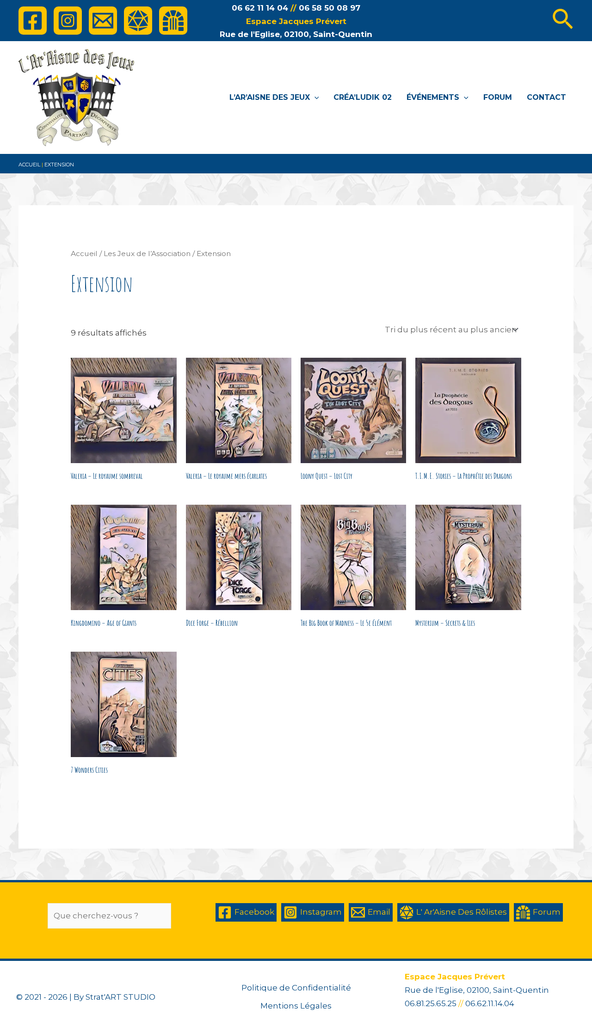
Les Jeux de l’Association (147, 253)
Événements (433, 97)
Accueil (29, 164)
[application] (314, 97)
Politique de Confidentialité (296, 987)
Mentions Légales (296, 1005)
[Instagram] (68, 20)
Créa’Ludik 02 (362, 97)
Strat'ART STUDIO (120, 997)
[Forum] (173, 20)
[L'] (138, 20)
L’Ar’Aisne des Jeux (269, 97)
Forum (497, 97)
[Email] (103, 20)
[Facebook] (32, 20)
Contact (546, 97)
